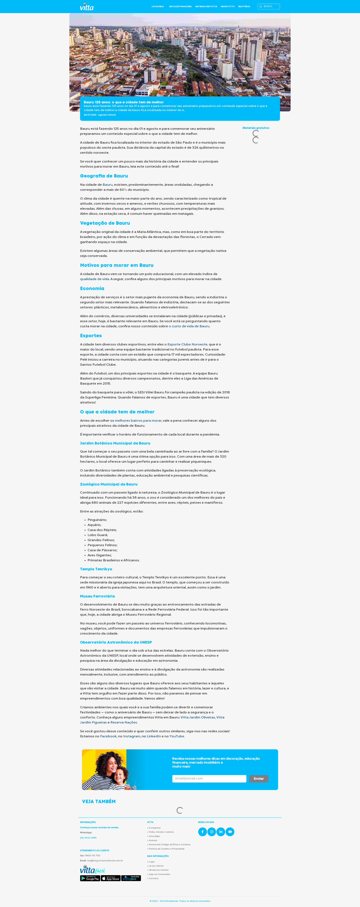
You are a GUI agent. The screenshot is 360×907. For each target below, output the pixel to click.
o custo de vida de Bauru (189, 326)
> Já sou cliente (155, 866)
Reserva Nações (123, 722)
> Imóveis (152, 841)
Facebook (108, 736)
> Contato (152, 879)
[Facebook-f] (202, 831)
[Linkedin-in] (220, 831)
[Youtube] (230, 831)
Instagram (131, 736)
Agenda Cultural (107, 115)
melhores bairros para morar (138, 420)
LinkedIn (154, 736)
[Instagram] (211, 831)
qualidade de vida (94, 279)
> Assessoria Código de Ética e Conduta (168, 845)
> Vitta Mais (153, 836)
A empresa (154, 828)
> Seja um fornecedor (158, 874)
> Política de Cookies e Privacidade (165, 849)
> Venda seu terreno (158, 870)
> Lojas (151, 862)
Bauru (107, 184)
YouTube (176, 736)
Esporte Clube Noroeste (187, 344)
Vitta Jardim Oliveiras (198, 717)
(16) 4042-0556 (88, 838)
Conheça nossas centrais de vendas (99, 828)
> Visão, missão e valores (160, 832)
